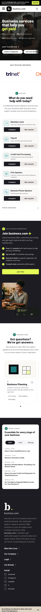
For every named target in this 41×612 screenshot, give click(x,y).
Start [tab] (10, 442)
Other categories (9, 208)
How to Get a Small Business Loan (17, 451)
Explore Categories (11, 52)
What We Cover (10, 548)
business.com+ (10, 533)
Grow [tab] (20, 442)
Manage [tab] (31, 442)
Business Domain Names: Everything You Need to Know (20, 466)
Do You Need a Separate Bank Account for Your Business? (19, 483)
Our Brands (9, 565)
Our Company (10, 554)
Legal (6, 559)
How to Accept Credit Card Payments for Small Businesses (20, 474)
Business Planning (17, 384)
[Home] (16, 8)
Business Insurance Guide (14, 458)
